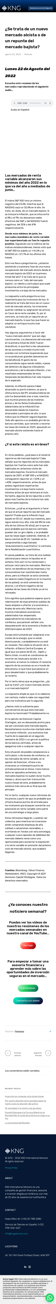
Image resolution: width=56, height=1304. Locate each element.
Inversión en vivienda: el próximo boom (24, 1096)
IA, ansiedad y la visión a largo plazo (23, 1108)
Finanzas (19, 1031)
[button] (49, 1297)
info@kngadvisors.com (16, 1233)
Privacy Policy (11, 1168)
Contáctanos (28, 988)
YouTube (28, 945)
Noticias (28, 54)
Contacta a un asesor (28, 1000)
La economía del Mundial (17, 1123)
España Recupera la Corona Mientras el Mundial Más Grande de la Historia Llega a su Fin (27, 1115)
